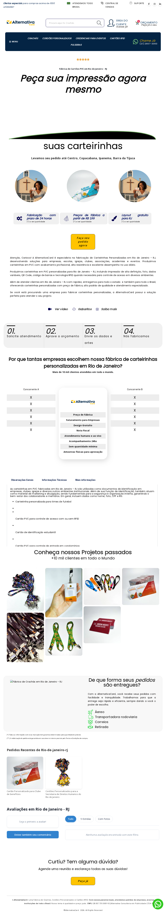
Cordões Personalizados (56, 38)
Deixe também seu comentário (32, 834)
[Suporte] (130, 3)
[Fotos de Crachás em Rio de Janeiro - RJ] (102, 586)
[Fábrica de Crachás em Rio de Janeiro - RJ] (63, 592)
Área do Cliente (122, 22)
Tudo (70, 818)
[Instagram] (154, 4)
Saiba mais (109, 309)
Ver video (61, 309)
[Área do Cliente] (111, 23)
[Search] (92, 23)
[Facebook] (149, 4)
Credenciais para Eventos (91, 38)
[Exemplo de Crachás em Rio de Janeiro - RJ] (63, 637)
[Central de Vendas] (102, 3)
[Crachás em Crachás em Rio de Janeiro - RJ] (25, 589)
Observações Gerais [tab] (22, 480)
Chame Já (147, 41)
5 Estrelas (86, 818)
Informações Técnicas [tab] (54, 480)
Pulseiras (76, 44)
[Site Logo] (20, 23)
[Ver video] (49, 309)
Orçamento (149, 22)
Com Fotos (104, 818)
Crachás (33, 38)
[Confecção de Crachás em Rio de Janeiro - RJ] (25, 637)
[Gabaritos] (74, 309)
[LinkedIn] (160, 4)
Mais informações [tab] (85, 480)
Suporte (139, 3)
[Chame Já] (135, 42)
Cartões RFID (117, 38)
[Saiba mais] (97, 309)
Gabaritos (85, 309)
